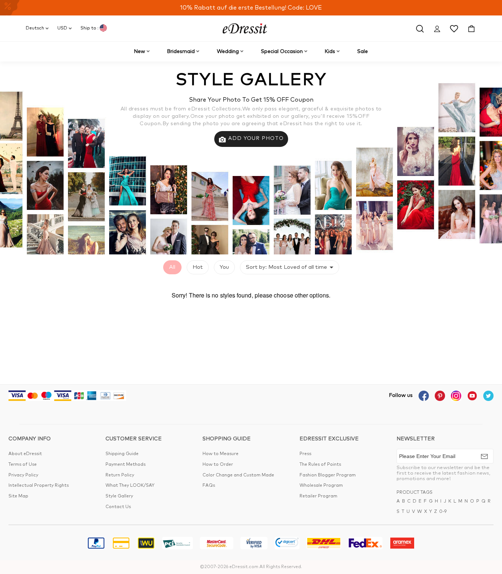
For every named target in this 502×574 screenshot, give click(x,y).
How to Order (217, 464)
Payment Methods (125, 464)
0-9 (443, 512)
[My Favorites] (454, 28)
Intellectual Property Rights (38, 485)
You (224, 267)
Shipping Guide (122, 454)
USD (62, 28)
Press (305, 454)
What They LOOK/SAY (129, 485)
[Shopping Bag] (471, 28)
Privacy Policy (23, 475)
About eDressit (25, 454)
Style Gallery (119, 496)
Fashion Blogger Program (328, 475)
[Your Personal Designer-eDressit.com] (245, 28)
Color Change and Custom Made (238, 475)
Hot (198, 267)
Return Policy (119, 475)
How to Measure (220, 454)
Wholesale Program (321, 485)
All (172, 267)
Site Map (18, 496)
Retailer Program (318, 496)
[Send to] (484, 456)
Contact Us (118, 507)
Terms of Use (22, 464)
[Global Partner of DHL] (323, 544)
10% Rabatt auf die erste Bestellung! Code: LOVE (251, 8)
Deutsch (35, 28)
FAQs (208, 485)
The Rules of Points (320, 464)
